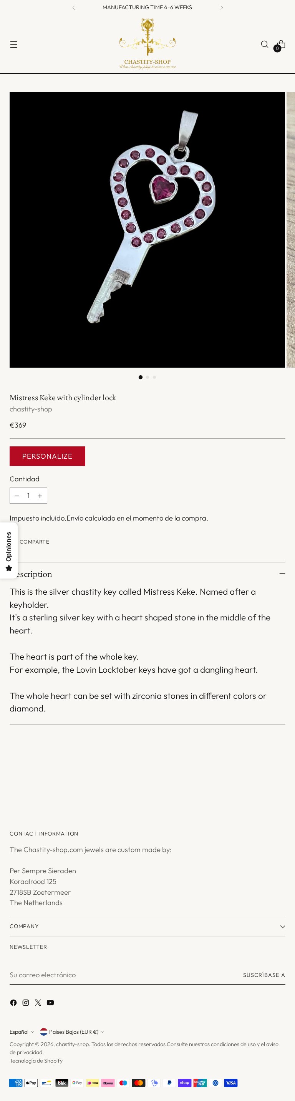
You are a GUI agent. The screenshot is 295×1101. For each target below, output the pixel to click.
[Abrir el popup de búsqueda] (265, 44)
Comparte (34, 541)
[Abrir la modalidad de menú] (14, 44)
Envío (74, 518)
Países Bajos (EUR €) (73, 1031)
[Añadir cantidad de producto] (40, 495)
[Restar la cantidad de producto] (17, 495)
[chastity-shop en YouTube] (51, 1004)
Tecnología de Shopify (36, 1060)
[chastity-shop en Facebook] (14, 1004)
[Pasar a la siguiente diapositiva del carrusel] (278, 781)
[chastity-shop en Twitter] (38, 1004)
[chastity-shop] (147, 44)
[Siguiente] (221, 7)
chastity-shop (31, 409)
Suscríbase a (264, 975)
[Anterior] (73, 7)
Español (19, 1031)
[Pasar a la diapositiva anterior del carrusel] (261, 782)
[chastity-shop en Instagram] (26, 1004)
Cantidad (25, 478)
